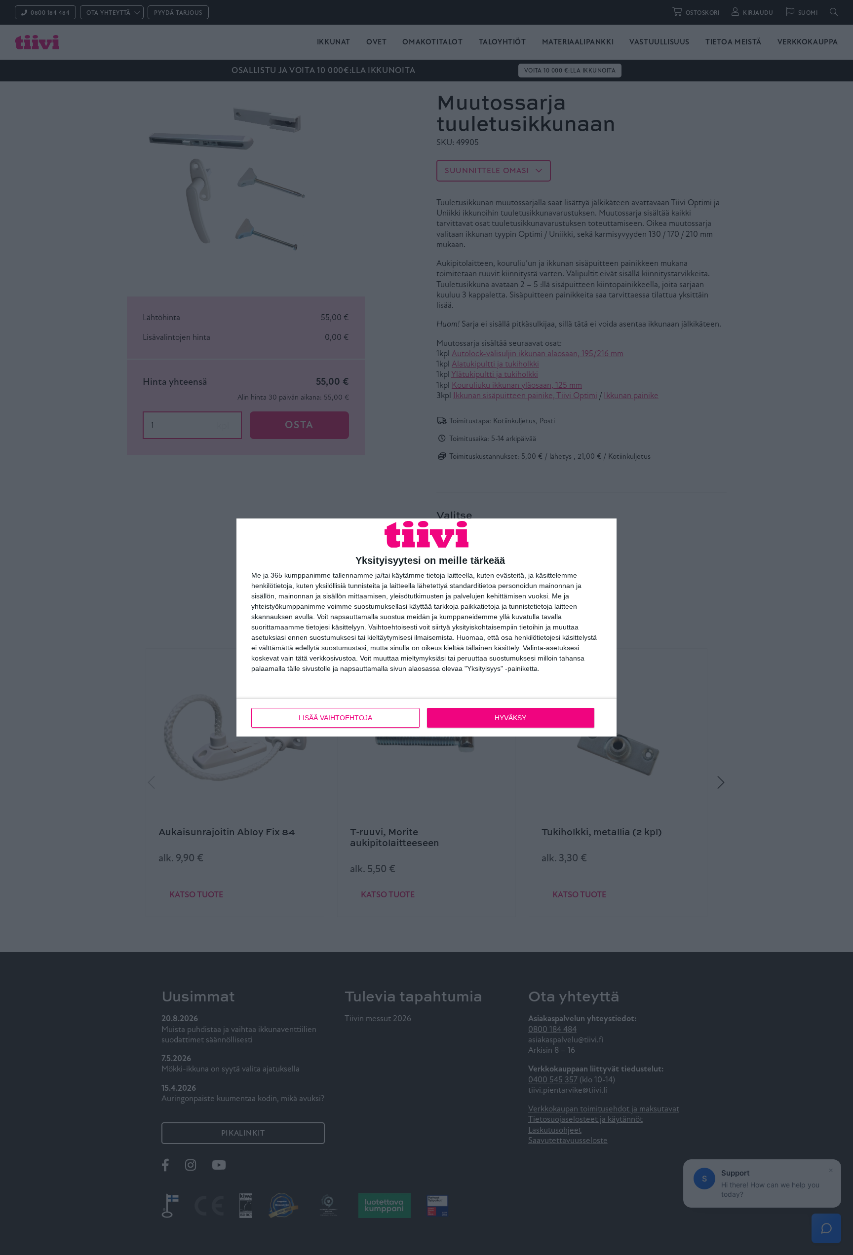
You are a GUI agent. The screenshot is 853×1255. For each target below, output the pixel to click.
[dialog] (426, 627)
